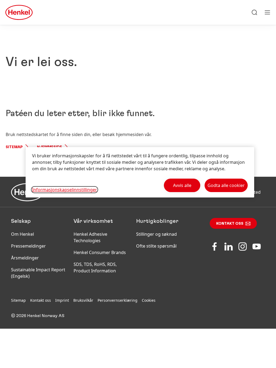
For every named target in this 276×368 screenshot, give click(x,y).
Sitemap (14, 147)
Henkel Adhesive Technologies (90, 237)
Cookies (149, 300)
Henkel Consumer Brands (100, 252)
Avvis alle (182, 185)
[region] (140, 172)
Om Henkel (22, 234)
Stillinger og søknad (156, 234)
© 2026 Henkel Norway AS (37, 316)
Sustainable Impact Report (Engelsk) (38, 273)
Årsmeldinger (25, 258)
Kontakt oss (229, 223)
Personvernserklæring (117, 300)
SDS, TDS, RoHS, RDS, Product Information (95, 267)
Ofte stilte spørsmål (156, 246)
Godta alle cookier (226, 185)
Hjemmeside (49, 147)
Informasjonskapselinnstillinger (64, 189)
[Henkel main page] (19, 12)
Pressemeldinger (28, 246)
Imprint (62, 300)
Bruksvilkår (83, 300)
